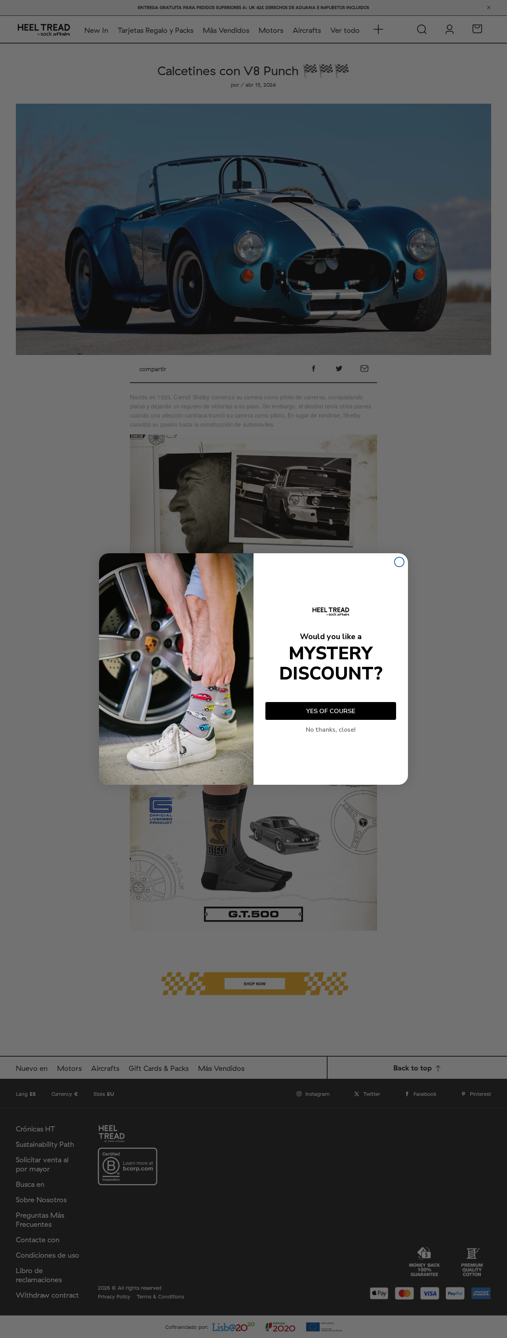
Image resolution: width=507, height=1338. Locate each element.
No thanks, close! (331, 729)
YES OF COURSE (330, 711)
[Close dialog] (399, 562)
